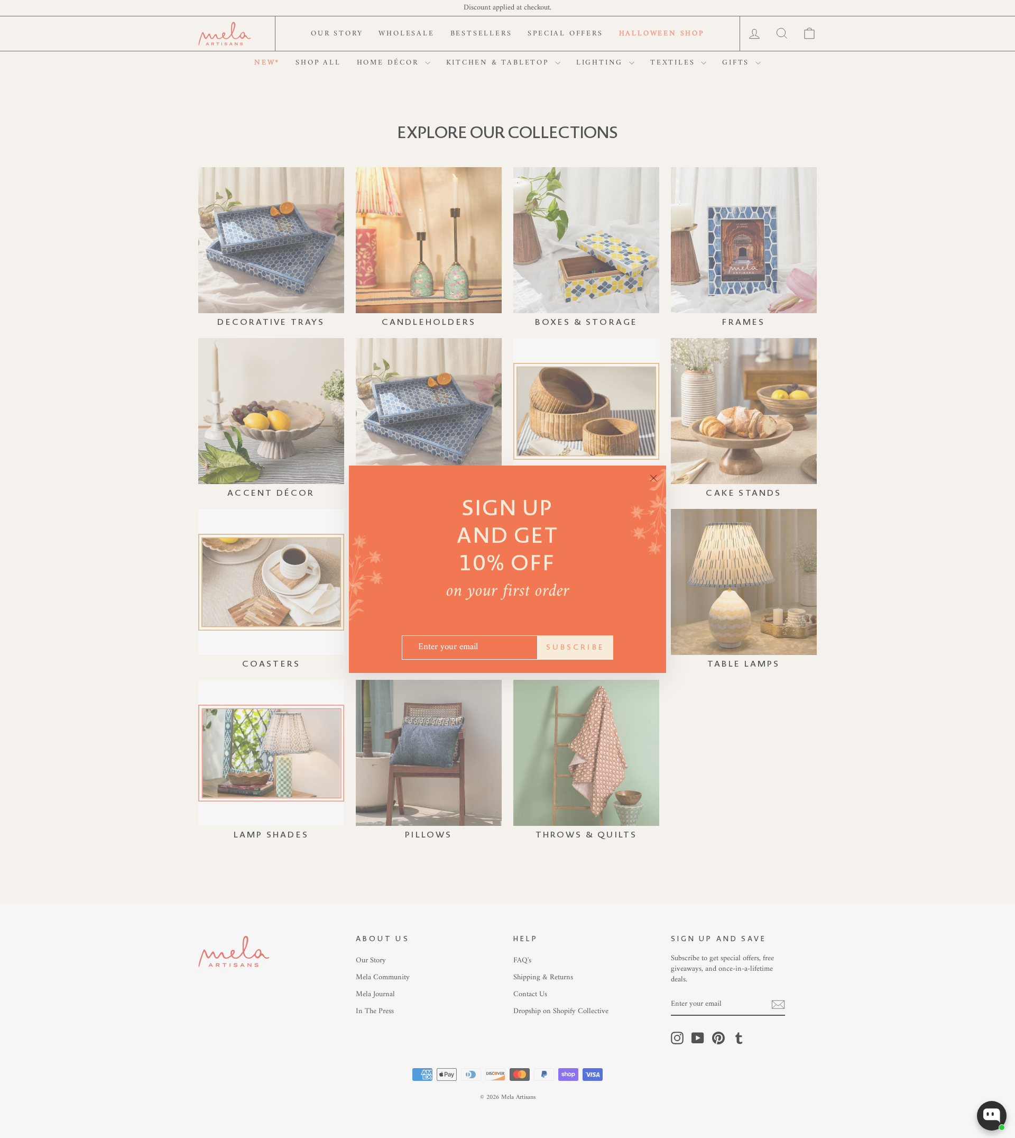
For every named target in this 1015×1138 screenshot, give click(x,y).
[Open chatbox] (992, 1116)
